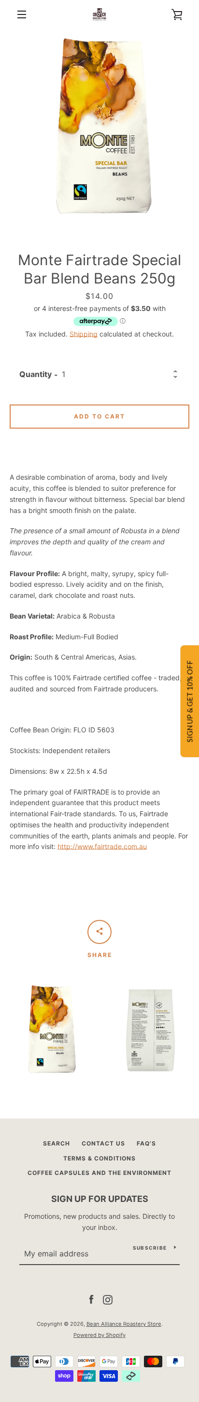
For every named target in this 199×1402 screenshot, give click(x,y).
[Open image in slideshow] (99, 128)
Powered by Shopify (99, 1335)
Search (56, 1143)
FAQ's (146, 1143)
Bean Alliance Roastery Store (123, 1324)
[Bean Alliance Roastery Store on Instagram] (108, 1299)
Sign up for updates (99, 1199)
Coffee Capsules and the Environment (99, 1172)
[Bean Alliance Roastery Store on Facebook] (91, 1299)
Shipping (84, 334)
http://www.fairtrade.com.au (102, 846)
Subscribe (150, 1248)
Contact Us (103, 1143)
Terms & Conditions (99, 1158)
